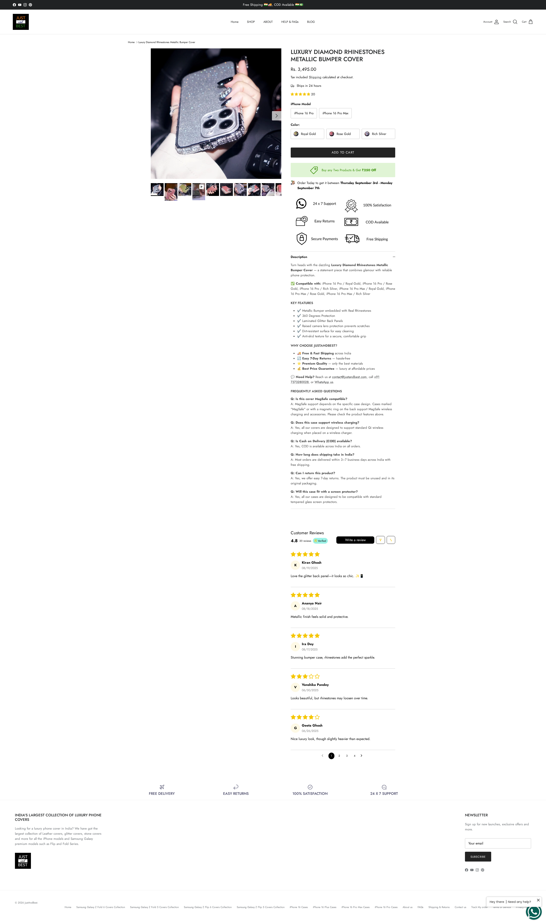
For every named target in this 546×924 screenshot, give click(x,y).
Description (299, 257)
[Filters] (380, 540)
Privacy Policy (523, 907)
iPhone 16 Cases (299, 907)
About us (407, 907)
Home (234, 22)
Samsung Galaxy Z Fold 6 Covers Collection (100, 907)
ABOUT (268, 22)
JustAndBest (31, 903)
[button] (301, 94)
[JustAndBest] (21, 22)
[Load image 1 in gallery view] (216, 113)
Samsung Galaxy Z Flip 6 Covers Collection (208, 907)
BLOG (311, 22)
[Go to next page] (362, 756)
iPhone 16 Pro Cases (386, 907)
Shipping (315, 77)
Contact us (460, 907)
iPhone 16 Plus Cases (324, 907)
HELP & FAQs (290, 22)
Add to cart (343, 152)
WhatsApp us (324, 382)
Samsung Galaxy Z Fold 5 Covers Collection (154, 907)
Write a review (355, 539)
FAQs (420, 907)
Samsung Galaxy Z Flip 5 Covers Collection (261, 907)
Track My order (479, 907)
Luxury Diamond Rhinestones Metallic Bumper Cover (166, 42)
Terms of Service (502, 907)
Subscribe (478, 857)
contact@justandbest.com (349, 377)
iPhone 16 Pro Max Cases (355, 907)
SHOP (251, 22)
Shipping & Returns (439, 907)
